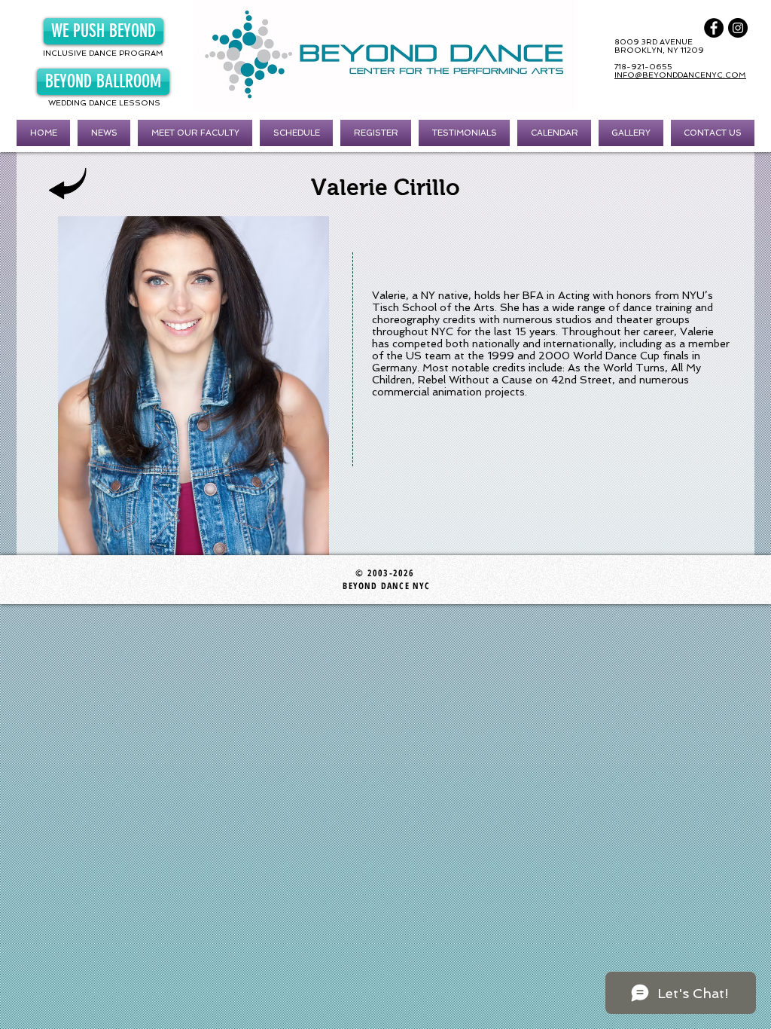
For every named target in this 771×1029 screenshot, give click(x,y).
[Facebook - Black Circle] (714, 28)
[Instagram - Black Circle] (738, 28)
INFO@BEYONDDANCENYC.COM (680, 75)
